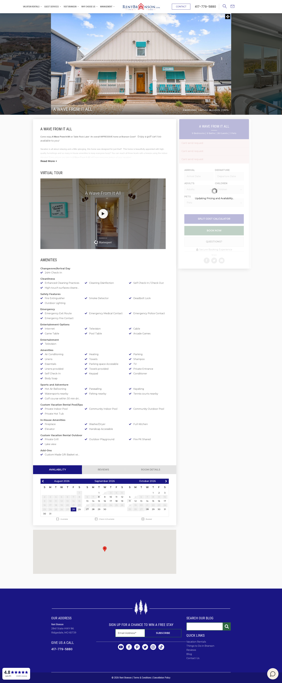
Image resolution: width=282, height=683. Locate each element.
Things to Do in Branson (200, 645)
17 (111, 501)
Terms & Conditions (142, 677)
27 (87, 509)
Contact (181, 6)
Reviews (103, 469)
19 (122, 501)
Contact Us (192, 658)
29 (79, 509)
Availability (57, 469)
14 (93, 501)
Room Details (150, 469)
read (48, 161)
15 (99, 501)
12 (122, 497)
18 (116, 501)
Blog (189, 654)
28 (73, 509)
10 (111, 497)
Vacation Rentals (31, 6)
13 (87, 501)
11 (116, 497)
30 (44, 513)
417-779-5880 (62, 649)
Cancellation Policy (161, 677)
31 (50, 513)
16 (105, 501)
